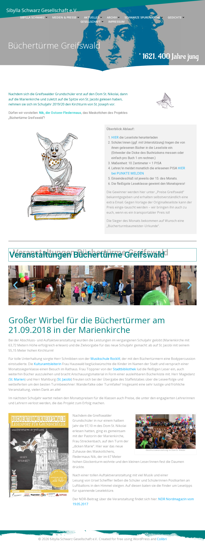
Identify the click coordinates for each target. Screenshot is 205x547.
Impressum (116, 21)
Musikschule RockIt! (105, 358)
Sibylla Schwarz (32, 17)
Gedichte (175, 17)
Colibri (162, 539)
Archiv (112, 17)
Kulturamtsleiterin (48, 364)
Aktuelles (91, 17)
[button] (15, 285)
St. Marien (17, 379)
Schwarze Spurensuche (142, 17)
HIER (115, 137)
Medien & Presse (64, 17)
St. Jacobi (64, 379)
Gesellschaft (90, 21)
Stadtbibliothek (125, 369)
